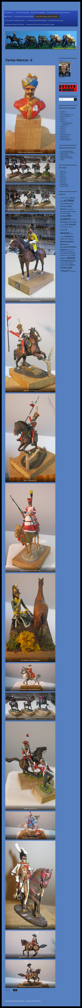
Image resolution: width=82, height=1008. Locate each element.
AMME (61, 203)
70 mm (62, 129)
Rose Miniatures (67, 255)
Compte (73, 211)
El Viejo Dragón (71, 222)
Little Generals (69, 239)
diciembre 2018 (64, 184)
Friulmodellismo (64, 226)
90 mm (62, 133)
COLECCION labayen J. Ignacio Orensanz (58, 12)
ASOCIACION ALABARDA (38, 12)
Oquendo (64, 250)
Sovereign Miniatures (67, 261)
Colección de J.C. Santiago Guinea (14, 20)
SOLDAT (71, 258)
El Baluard (73, 219)
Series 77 (63, 258)
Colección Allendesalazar (66, 151)
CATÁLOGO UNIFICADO (22, 12)
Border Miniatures (70, 209)
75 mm (62, 131)
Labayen (68, 236)
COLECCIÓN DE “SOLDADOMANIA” (24, 16)
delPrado (63, 216)
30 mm (62, 118)
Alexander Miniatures (64, 197)
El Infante (63, 222)
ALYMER (69, 200)
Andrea (66, 204)
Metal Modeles (67, 241)
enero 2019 (63, 183)
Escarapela (62, 224)
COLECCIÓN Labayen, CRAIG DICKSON (46, 16)
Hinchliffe (63, 230)
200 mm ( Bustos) (64, 116)
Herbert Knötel (64, 154)
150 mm (62, 113)
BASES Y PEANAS (64, 135)
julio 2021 (62, 174)
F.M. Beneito (70, 224)
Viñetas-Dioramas (65, 140)
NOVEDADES (8, 12)
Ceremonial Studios (65, 211)
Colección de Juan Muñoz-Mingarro (37, 20)
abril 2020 (62, 181)
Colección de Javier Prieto (56, 20)
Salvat (73, 255)
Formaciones (63, 136)
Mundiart (72, 247)
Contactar (9, 16)
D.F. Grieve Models (65, 213)
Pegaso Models (68, 251)
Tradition (71, 265)
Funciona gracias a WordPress (33, 1001)
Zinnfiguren (73, 271)
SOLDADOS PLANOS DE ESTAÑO (14, 24)
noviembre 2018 (64, 186)
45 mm (62, 119)
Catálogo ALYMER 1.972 (66, 156)
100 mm (62, 111)
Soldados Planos (64, 138)
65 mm (62, 128)
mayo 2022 (63, 171)
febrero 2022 (63, 172)
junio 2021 (62, 176)
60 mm (62, 126)
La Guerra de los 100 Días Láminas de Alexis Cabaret (39, 24)
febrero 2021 (63, 177)
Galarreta (71, 226)
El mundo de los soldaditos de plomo (14, 1001)
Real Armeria (67, 253)
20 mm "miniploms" (65, 114)
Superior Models (64, 263)
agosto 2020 (63, 179)
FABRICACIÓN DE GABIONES (67, 153)
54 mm (62, 121)
